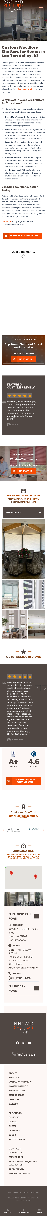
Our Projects (16, 1095)
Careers (13, 1103)
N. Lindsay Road (17, 988)
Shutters (14, 1117)
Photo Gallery (16, 1090)
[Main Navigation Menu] (41, 6)
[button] (35, 876)
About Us (13, 1077)
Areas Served (16, 1169)
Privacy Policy (14, 1193)
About (12, 1073)
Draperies (14, 1130)
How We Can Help (18, 1086)
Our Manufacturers (19, 1081)
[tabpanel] (23, 579)
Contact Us (16, 1152)
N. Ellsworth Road (19, 916)
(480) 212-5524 (19, 978)
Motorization (17, 1139)
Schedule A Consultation (24, 235)
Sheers (12, 1126)
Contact (15, 1148)
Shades (13, 1121)
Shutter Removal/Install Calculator (23, 1163)
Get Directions (17, 940)
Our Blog (13, 1099)
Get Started (25, 359)
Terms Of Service (31, 1193)
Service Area (16, 1157)
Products (15, 1113)
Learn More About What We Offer (25, 780)
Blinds (12, 1134)
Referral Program (19, 1173)
